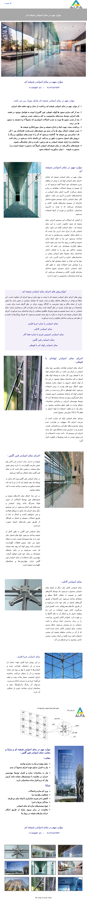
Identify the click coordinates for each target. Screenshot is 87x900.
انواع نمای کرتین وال (61, 231)
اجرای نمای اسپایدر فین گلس (20, 461)
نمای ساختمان (70, 621)
